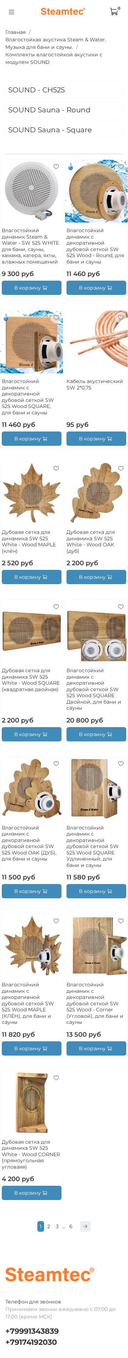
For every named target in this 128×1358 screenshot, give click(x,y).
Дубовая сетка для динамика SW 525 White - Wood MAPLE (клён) (29, 541)
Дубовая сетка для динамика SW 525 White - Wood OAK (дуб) (90, 541)
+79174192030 (31, 1342)
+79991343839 (32, 1331)
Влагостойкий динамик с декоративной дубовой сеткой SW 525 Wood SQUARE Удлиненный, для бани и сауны (92, 846)
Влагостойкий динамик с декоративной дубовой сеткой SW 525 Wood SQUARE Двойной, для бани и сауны (93, 689)
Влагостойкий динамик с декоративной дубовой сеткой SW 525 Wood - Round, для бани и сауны (95, 246)
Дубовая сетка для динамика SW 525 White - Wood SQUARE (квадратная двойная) (31, 680)
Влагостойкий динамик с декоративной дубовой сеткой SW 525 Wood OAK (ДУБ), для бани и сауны (29, 843)
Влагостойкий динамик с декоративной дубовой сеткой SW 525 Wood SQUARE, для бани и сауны (28, 397)
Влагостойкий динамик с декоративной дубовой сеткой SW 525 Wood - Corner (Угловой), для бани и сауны (94, 1003)
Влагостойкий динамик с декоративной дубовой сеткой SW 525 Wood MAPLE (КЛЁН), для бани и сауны (28, 1003)
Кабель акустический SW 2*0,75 (94, 384)
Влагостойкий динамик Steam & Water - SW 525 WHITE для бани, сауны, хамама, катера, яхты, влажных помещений (30, 246)
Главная (15, 32)
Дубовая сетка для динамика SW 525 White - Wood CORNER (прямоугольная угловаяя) (31, 1154)
